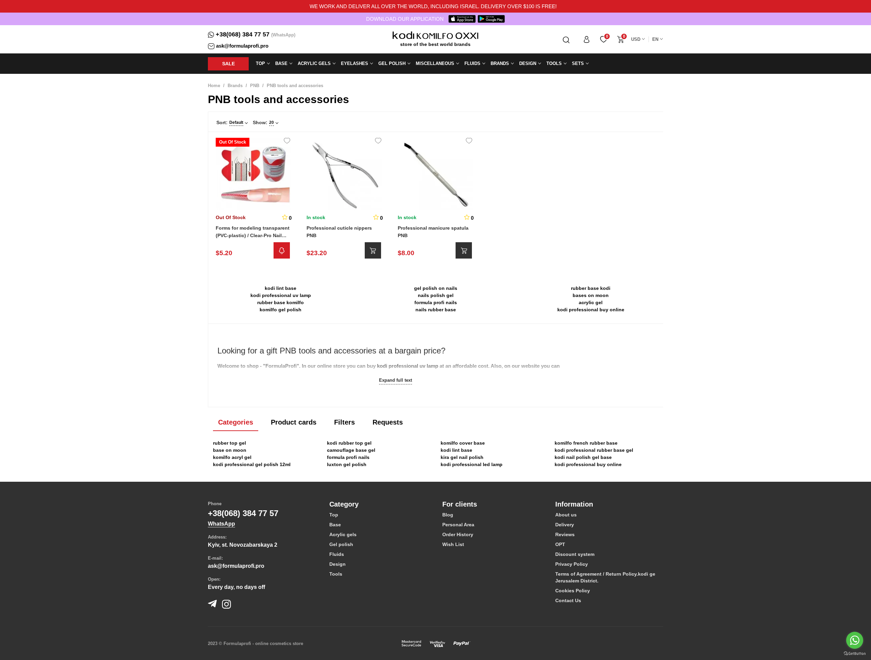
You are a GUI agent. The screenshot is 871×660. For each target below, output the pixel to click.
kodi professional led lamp (472, 464)
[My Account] (586, 39)
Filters (344, 422)
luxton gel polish (346, 464)
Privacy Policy (571, 564)
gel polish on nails (435, 288)
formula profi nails (435, 302)
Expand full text (395, 380)
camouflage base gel (351, 450)
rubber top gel (229, 443)
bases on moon (591, 295)
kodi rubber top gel (349, 443)
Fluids (336, 554)
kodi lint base (280, 288)
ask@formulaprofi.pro (242, 46)
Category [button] (344, 504)
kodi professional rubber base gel (594, 450)
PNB (254, 85)
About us (566, 514)
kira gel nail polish (462, 457)
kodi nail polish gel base (583, 457)
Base (335, 524)
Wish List (453, 544)
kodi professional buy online (590, 309)
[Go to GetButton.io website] (855, 653)
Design (337, 564)
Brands (235, 85)
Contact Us (568, 600)
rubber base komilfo (280, 302)
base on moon (229, 450)
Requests (388, 422)
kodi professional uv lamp (280, 295)
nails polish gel (436, 295)
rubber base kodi (590, 288)
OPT (560, 544)
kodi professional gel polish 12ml (252, 464)
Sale (228, 63)
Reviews (565, 534)
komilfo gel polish (280, 309)
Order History (457, 534)
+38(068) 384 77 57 (242, 34)
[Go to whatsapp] (854, 640)
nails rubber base (435, 309)
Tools (335, 574)
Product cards (293, 422)
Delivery (564, 524)
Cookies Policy (572, 590)
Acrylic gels (343, 534)
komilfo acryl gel (232, 457)
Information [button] (574, 504)
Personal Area (458, 524)
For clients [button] (459, 504)
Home (214, 85)
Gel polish (341, 544)
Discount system (574, 554)
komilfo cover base (463, 443)
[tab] (380, 504)
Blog (447, 514)
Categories (235, 422)
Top (333, 514)
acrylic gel (591, 302)
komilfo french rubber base (586, 443)
